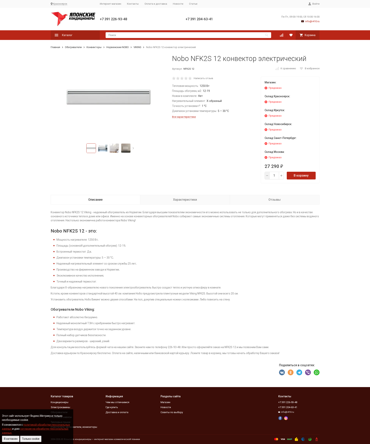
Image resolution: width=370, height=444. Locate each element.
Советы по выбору (172, 412)
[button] (133, 148)
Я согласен (11, 438)
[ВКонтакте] (282, 372)
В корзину (301, 175)
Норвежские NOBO (117, 47)
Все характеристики (184, 116)
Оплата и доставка (156, 3)
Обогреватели (73, 47)
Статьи (193, 3)
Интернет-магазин (110, 3)
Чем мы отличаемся (117, 402)
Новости (178, 3)
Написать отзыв (203, 78)
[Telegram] (299, 372)
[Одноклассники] (290, 372)
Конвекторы (94, 47)
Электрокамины (60, 407)
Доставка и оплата (117, 412)
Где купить (112, 407)
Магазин (165, 402)
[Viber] (308, 372)
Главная (55, 47)
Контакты (133, 3)
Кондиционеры (59, 402)
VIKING (137, 47)
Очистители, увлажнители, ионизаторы (74, 426)
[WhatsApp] (317, 372)
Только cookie (31, 438)
